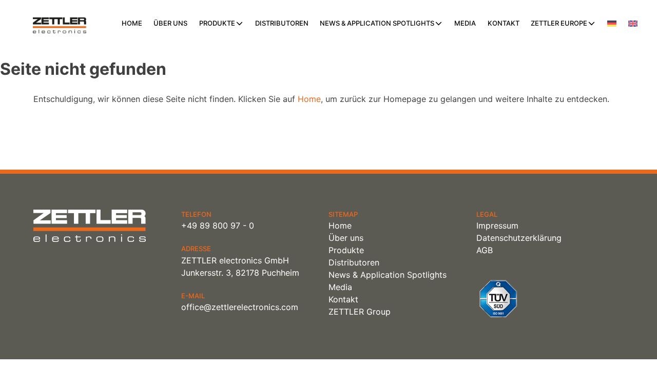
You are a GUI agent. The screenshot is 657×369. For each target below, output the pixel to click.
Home (132, 23)
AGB (484, 250)
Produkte (217, 23)
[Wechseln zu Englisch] (632, 23)
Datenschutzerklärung (519, 238)
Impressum (497, 225)
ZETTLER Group (359, 311)
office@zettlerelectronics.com (239, 307)
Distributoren (281, 23)
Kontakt (503, 23)
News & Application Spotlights (377, 23)
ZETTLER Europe (559, 23)
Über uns (170, 23)
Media (465, 23)
